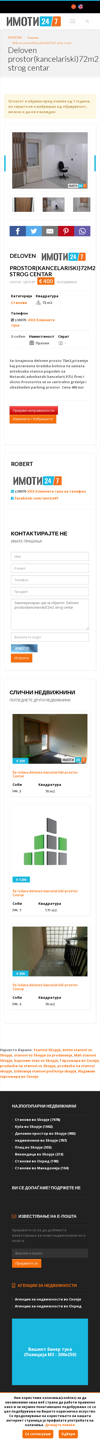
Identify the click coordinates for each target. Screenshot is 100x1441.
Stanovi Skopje (47, 1049)
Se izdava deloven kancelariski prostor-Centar (46, 774)
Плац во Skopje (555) (33, 1147)
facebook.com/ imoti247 (36, 498)
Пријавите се (26, 1263)
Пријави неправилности (33, 410)
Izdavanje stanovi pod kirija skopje (45, 1071)
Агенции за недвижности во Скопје (48, 1299)
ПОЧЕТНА (15, 37)
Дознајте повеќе (60, 1425)
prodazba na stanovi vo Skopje (27, 1065)
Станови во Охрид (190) (36, 1161)
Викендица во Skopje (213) (39, 1154)
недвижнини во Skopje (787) (41, 1140)
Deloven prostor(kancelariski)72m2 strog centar (42, 43)
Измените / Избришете (33, 418)
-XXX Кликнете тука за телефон (56, 491)
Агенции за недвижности (47, 1285)
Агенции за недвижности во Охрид (48, 1306)
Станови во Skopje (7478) (37, 1119)
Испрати (21, 657)
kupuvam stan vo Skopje (36, 1060)
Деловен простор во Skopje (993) (45, 1133)
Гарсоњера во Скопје (79, 1060)
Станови (33, 37)
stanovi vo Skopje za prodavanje (43, 1055)
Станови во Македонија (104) (42, 1168)
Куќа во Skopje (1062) (34, 1126)
